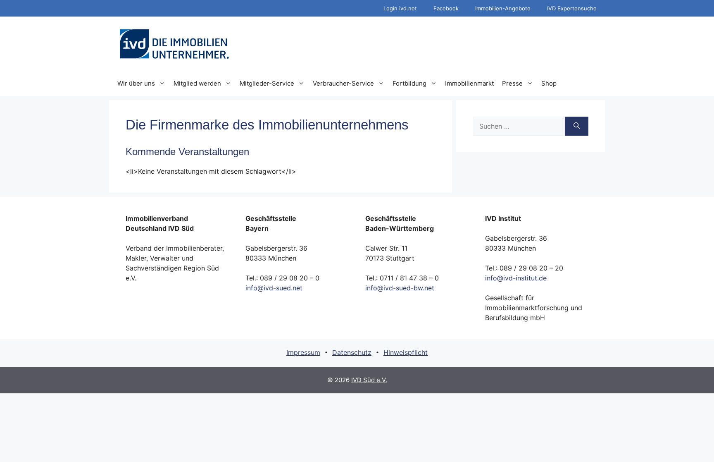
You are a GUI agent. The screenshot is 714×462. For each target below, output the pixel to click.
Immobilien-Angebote (503, 8)
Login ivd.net (400, 8)
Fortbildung (409, 83)
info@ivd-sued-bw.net (399, 288)
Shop (549, 83)
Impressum (303, 352)
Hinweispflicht (405, 352)
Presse (512, 83)
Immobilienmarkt (469, 83)
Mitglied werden (197, 83)
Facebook (446, 8)
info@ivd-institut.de (516, 278)
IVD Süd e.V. (369, 380)
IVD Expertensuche (572, 8)
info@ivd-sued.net (273, 288)
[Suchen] (576, 126)
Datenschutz (351, 352)
